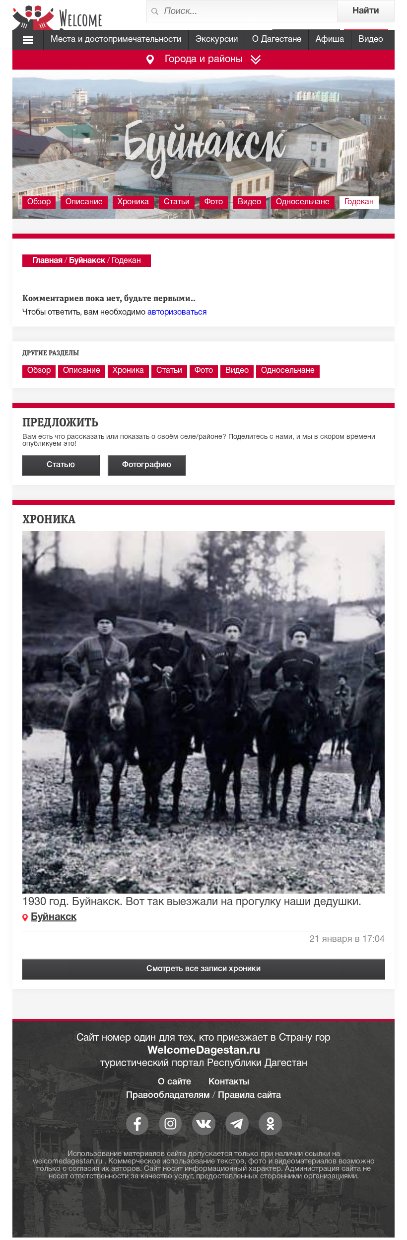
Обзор (39, 202)
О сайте (174, 1082)
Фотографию (146, 465)
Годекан (359, 202)
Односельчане (303, 202)
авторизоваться (177, 312)
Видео (370, 39)
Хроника (133, 202)
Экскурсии (217, 39)
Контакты (228, 1082)
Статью (61, 465)
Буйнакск (87, 260)
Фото (213, 202)
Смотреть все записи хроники (203, 969)
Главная (47, 260)
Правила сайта (249, 1095)
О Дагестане (276, 39)
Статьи (177, 202)
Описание (84, 202)
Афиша (330, 39)
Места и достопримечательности (116, 39)
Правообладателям (168, 1095)
